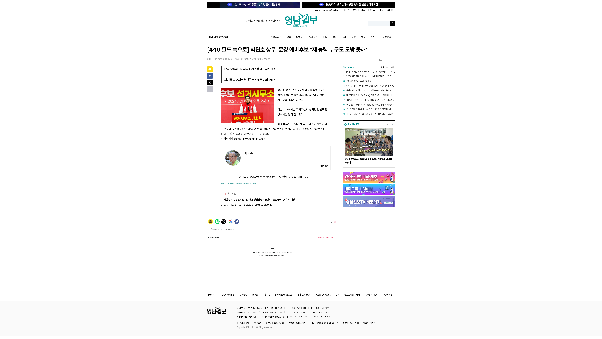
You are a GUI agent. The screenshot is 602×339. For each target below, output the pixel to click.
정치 (335, 36)
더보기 (389, 124)
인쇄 (380, 59)
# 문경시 (231, 183)
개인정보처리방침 (227, 294)
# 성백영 (246, 183)
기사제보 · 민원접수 (368, 10)
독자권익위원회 (371, 294)
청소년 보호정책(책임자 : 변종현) (279, 294)
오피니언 (313, 36)
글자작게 (386, 59)
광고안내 (256, 294)
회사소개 (210, 294)
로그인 (381, 10)
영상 (363, 36)
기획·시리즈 (276, 36)
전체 (210, 89)
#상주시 (224, 183)
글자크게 (392, 59)
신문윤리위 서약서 (352, 294)
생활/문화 (386, 36)
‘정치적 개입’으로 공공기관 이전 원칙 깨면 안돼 (254, 4)
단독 (289, 36)
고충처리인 (387, 294)
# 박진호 (238, 183)
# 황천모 (253, 183)
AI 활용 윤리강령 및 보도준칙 (327, 294)
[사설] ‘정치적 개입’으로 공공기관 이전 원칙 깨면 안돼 (247, 205)
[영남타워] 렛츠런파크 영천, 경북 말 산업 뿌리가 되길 (349, 4)
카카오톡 (210, 69)
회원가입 (389, 10)
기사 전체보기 (323, 166)
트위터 (210, 82)
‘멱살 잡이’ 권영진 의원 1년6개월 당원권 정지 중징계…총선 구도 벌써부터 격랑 (259, 199)
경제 (344, 36)
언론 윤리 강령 (304, 294)
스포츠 (374, 36)
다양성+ (300, 36)
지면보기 (347, 10)
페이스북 (210, 76)
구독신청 (355, 10)
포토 (354, 36)
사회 (325, 36)
